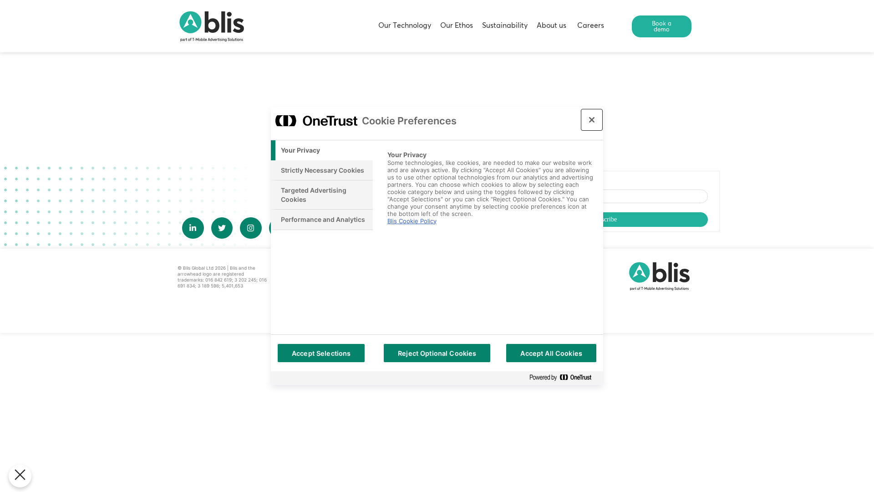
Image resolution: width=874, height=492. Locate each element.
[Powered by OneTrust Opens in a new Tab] (564, 378)
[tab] (322, 150)
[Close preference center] (592, 120)
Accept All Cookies (551, 353)
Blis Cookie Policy (412, 221)
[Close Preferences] (20, 476)
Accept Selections (321, 353)
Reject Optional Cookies (437, 353)
